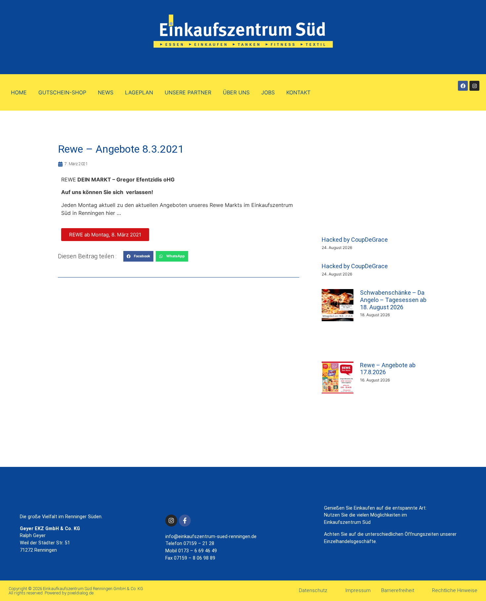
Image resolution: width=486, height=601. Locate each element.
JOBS (268, 92)
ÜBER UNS (236, 92)
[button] (138, 256)
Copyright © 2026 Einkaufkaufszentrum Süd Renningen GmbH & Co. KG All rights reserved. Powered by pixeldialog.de (76, 590)
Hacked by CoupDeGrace (355, 239)
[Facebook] (463, 86)
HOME (19, 92)
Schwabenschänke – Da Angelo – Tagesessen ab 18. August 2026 (393, 299)
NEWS (105, 92)
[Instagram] (474, 86)
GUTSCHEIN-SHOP (62, 92)
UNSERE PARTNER (188, 92)
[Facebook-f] (185, 520)
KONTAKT (298, 92)
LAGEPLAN (139, 92)
